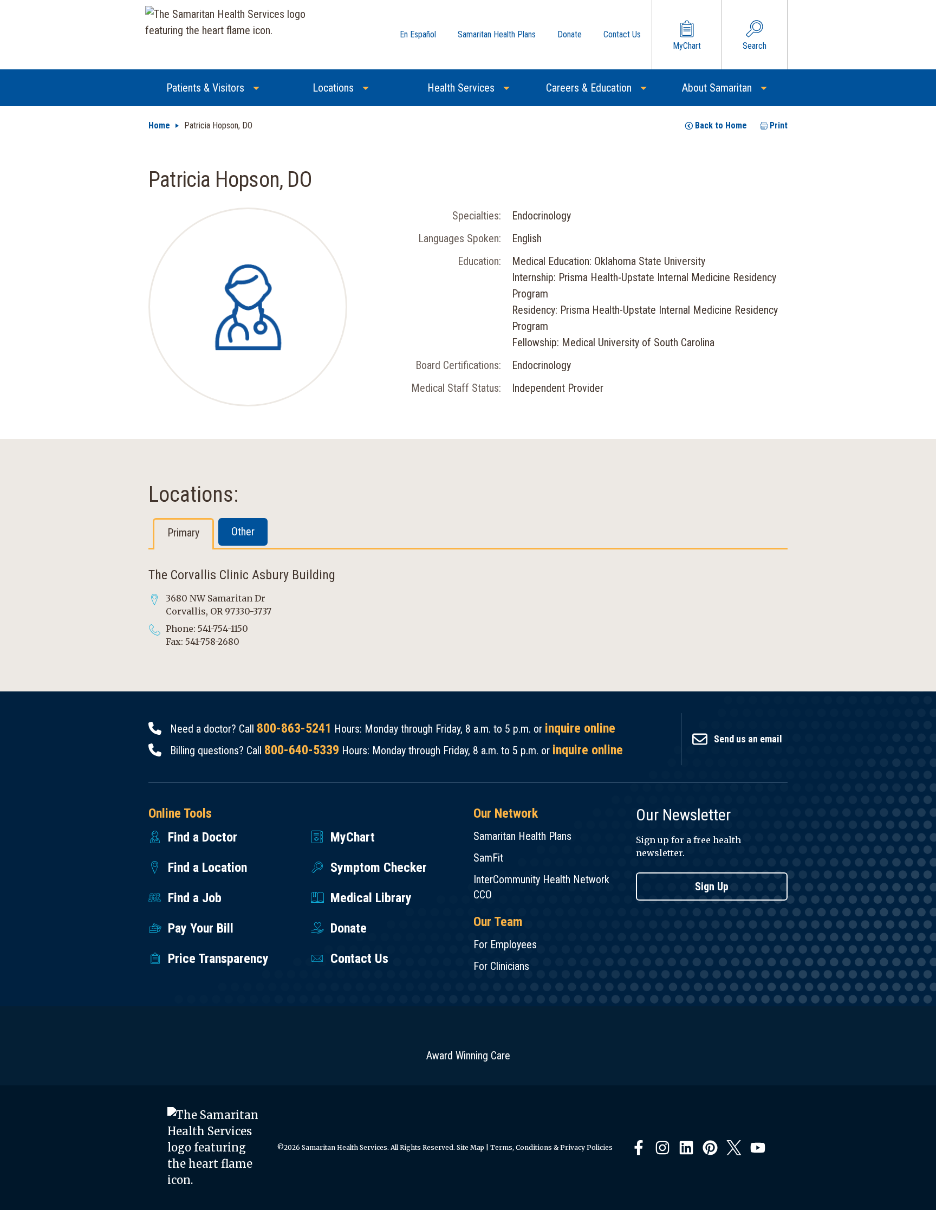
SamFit (488, 857)
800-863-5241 (294, 728)
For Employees (505, 944)
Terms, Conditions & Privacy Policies (551, 1147)
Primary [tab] (183, 532)
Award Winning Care (468, 1055)
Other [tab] (243, 531)
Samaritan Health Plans (522, 836)
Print (779, 125)
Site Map (470, 1147)
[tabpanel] (468, 607)
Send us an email (748, 739)
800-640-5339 (301, 750)
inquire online (580, 728)
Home (159, 125)
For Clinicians (501, 966)
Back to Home (721, 125)
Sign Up (712, 886)
